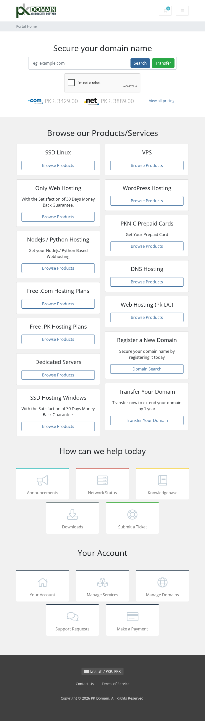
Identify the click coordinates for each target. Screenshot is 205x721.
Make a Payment (132, 629)
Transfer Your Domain (147, 420)
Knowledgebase (163, 492)
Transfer (163, 63)
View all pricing (161, 100)
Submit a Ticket (132, 527)
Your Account (42, 595)
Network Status (102, 492)
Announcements (42, 492)
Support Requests (73, 629)
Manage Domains (162, 595)
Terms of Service (116, 683)
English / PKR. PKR (105, 671)
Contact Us (85, 683)
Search (140, 63)
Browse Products (58, 165)
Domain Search (147, 369)
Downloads (72, 527)
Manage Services (102, 595)
